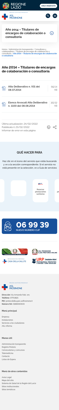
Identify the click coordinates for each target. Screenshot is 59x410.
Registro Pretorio (9, 347)
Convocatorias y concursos (13, 350)
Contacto (6, 356)
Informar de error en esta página (19, 130)
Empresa (5, 317)
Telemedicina (7, 353)
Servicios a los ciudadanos (13, 323)
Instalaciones (7, 320)
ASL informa (7, 326)
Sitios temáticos (8, 389)
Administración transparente (21, 49)
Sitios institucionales (10, 386)
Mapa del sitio (8, 380)
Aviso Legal (6, 377)
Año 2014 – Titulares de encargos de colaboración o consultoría (25, 33)
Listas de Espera (9, 359)
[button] (48, 127)
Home (4, 49)
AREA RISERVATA (48, 6)
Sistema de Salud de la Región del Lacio (19, 383)
